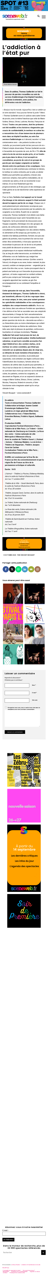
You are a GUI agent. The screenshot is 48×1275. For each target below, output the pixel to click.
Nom (34, 685)
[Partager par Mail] (31, 569)
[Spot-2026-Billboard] (24, 10)
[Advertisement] (24, 954)
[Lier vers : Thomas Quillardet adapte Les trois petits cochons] (34, 594)
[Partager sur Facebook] (6, 569)
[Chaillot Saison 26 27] (24, 822)
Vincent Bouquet (28, 555)
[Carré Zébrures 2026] (24, 786)
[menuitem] (37, 16)
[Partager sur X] (12, 569)
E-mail (34, 692)
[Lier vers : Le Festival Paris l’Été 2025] (13, 614)
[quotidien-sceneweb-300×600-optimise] (24, 891)
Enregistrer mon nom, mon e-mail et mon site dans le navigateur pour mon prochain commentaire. (24, 708)
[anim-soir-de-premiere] (24, 927)
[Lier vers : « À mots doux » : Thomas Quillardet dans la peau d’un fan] (13, 634)
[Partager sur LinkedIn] (25, 569)
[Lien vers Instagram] (37, 569)
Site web (34, 700)
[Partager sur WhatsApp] (18, 569)
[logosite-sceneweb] (19, 16)
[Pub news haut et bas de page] (24, 40)
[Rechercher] (37, 16)
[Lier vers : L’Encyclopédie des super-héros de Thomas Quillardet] (34, 614)
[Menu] (43, 16)
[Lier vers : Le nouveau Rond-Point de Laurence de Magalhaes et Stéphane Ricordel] (13, 594)
